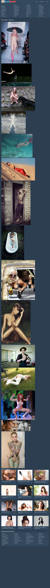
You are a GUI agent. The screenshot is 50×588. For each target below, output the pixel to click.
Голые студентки (5, 537)
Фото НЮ (28, 543)
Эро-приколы (41, 543)
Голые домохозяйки (29, 536)
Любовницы (4, 540)
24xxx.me (46, 1)
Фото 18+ (15, 543)
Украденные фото (5, 543)
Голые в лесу (16, 536)
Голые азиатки (4, 536)
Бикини (27, 533)
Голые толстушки (17, 537)
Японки (3, 544)
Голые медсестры (42, 536)
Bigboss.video (42, 1)
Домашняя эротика (29, 537)
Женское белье (41, 537)
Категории (36, 1)
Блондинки (40, 533)
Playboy (3, 533)
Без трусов (16, 533)
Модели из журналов (18, 540)
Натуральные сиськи (30, 540)
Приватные (40, 540)
